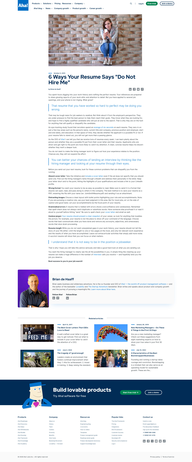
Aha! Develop (22, 435)
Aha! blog (38, 8)
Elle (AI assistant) (117, 429)
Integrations (115, 427)
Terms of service (168, 457)
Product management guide (88, 435)
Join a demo (153, 392)
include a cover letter (94, 176)
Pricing (57, 3)
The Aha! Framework (118, 421)
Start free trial (129, 392)
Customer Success (117, 432)
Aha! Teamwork (22, 438)
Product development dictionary (90, 441)
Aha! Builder (21, 432)
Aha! (63, 139)
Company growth (61, 8)
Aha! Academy (22, 444)
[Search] (131, 3)
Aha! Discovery (22, 424)
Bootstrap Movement (55, 441)
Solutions (47, 3)
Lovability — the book (56, 444)
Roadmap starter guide (87, 438)
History (51, 424)
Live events (84, 427)
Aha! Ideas (21, 427)
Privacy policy (155, 457)
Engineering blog (85, 424)
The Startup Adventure (98, 287)
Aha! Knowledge (23, 441)
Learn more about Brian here (103, 289)
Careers (51, 429)
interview (97, 254)
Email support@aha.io (149, 424)
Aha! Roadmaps (22, 421)
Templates (83, 432)
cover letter (110, 212)
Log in (141, 4)
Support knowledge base (88, 444)
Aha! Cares (52, 438)
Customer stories (117, 435)
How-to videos (84, 429)
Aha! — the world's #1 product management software (143, 284)
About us (52, 421)
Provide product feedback (151, 427)
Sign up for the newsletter (151, 429)
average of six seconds (103, 127)
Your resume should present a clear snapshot (81, 216)
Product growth (79, 8)
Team (51, 427)
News (48, 8)
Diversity (52, 432)
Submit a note (147, 421)
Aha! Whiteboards (23, 429)
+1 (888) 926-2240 (149, 432)
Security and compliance (119, 441)
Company (79, 3)
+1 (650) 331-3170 (149, 435)
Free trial (152, 3)
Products (36, 3)
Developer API (116, 438)
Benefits (51, 435)
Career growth (96, 8)
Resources (66, 3)
